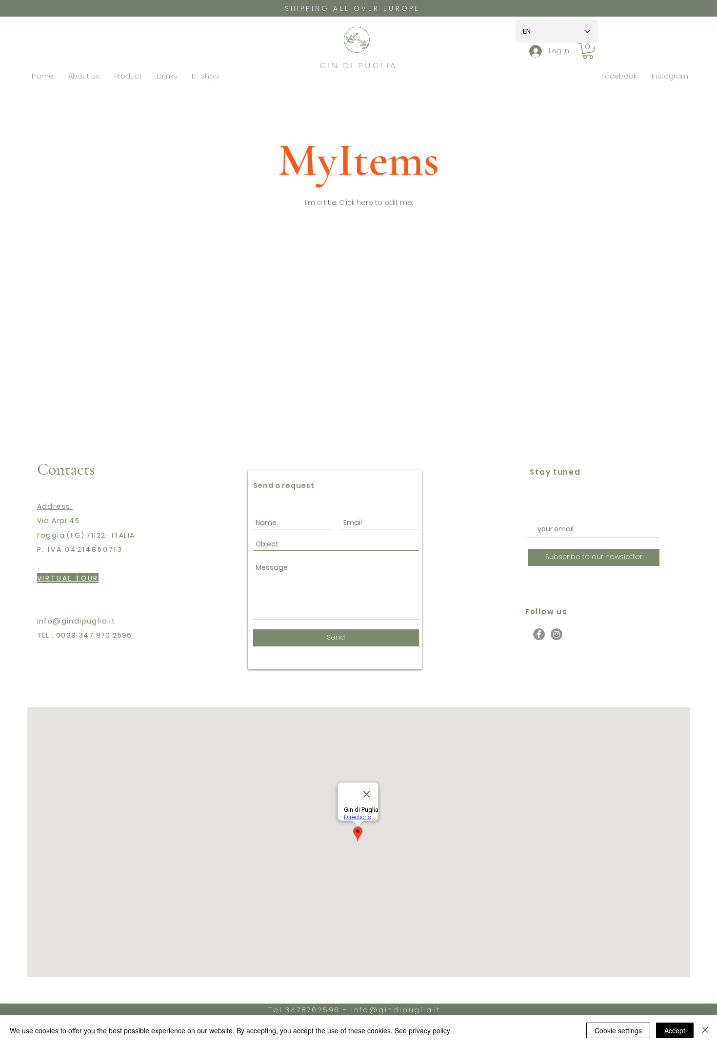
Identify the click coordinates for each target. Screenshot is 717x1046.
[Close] (705, 1030)
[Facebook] (539, 634)
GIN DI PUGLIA (358, 65)
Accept (674, 1030)
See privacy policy (422, 1030)
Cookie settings (618, 1030)
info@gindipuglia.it (76, 621)
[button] (588, 51)
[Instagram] (556, 634)
